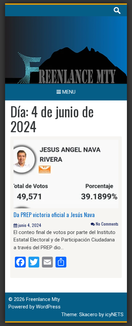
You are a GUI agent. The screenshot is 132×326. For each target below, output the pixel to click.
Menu (68, 92)
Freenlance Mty (43, 299)
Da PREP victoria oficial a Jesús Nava (54, 214)
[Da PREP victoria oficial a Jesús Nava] (66, 173)
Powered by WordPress (34, 307)
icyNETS (114, 314)
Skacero (88, 314)
